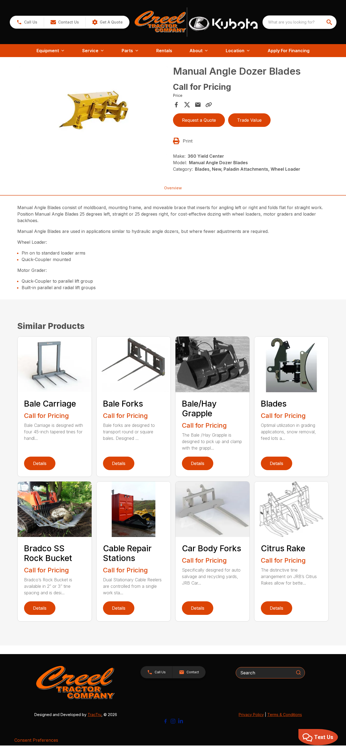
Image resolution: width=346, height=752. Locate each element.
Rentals (164, 50)
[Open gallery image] (93, 110)
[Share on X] (187, 104)
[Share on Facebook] (176, 104)
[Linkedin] (180, 721)
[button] (27, 22)
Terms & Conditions (284, 714)
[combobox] (299, 22)
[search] (329, 22)
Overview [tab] (173, 188)
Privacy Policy (251, 714)
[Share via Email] (198, 104)
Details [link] (39, 463)
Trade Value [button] (249, 120)
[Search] (298, 672)
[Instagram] (173, 721)
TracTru (94, 714)
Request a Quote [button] (199, 120)
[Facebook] (165, 721)
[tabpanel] (93, 111)
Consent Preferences (36, 740)
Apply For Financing (289, 50)
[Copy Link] (208, 104)
